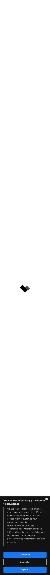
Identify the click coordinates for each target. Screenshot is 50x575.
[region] (25, 535)
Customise (25, 562)
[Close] (47, 498)
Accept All (25, 554)
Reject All (25, 569)
